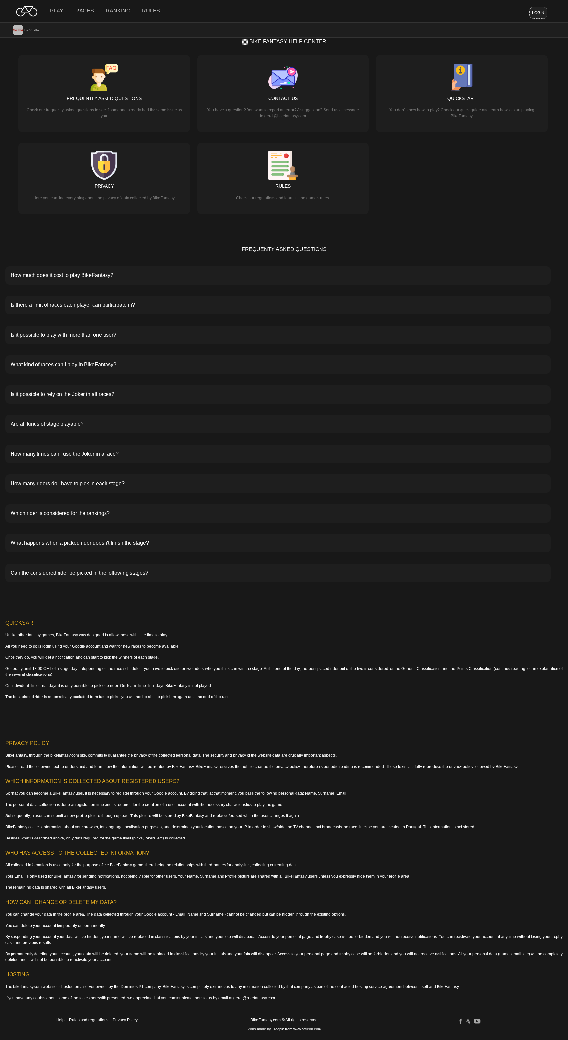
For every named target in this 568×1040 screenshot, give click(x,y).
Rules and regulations (88, 1020)
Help (60, 1020)
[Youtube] (477, 1021)
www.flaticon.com (307, 1029)
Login (538, 13)
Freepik (278, 1029)
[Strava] (468, 1021)
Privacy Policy (125, 1020)
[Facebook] (460, 1021)
